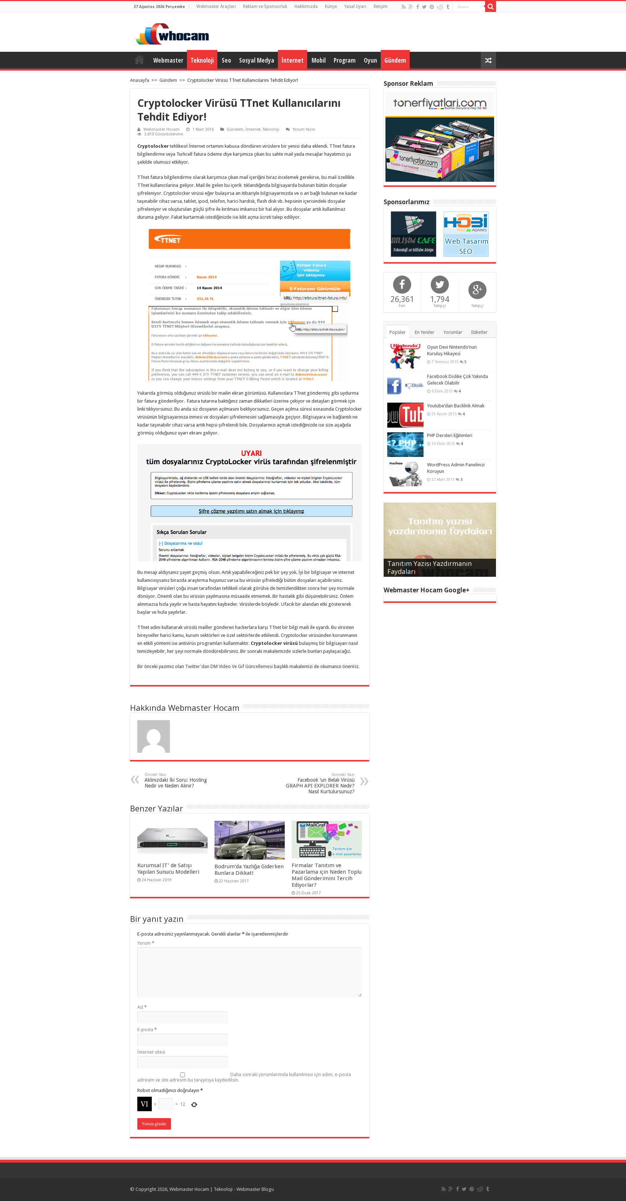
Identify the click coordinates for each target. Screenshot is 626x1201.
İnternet (292, 60)
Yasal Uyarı (355, 6)
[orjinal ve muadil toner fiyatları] (439, 136)
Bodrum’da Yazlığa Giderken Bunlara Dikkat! (249, 869)
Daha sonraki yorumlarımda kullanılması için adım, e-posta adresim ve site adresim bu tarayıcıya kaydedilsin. (244, 1077)
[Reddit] (440, 7)
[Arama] (490, 6)
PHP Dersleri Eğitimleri (449, 435)
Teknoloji (202, 60)
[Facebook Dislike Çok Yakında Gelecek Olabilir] (405, 385)
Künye (331, 6)
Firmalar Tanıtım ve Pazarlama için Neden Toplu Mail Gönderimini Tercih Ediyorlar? (327, 875)
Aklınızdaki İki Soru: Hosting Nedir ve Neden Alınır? (176, 780)
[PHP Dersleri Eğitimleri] (405, 444)
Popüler (397, 332)
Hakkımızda (306, 6)
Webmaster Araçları (216, 6)
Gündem (395, 60)
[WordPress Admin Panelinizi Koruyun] (405, 474)
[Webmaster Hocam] (172, 32)
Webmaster (168, 60)
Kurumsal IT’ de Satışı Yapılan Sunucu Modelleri (168, 868)
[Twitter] (424, 7)
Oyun (370, 60)
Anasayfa (139, 59)
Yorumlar (452, 332)
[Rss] (403, 7)
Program (345, 60)
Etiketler (479, 332)
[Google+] (411, 7)
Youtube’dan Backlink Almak (455, 405)
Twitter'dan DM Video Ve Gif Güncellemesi (229, 666)
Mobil (319, 60)
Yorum (145, 943)
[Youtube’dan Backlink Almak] (405, 415)
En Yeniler (424, 332)
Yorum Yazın (304, 129)
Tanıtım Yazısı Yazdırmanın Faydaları (429, 567)
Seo (226, 60)
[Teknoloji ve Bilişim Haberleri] (413, 233)
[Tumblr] (448, 7)
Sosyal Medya (256, 60)
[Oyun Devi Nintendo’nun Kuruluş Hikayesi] (405, 356)
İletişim (380, 6)
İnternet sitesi (151, 1052)
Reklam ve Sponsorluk (265, 6)
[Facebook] (418, 7)
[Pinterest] (432, 7)
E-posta (147, 1029)
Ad (142, 1007)
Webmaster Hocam (161, 129)
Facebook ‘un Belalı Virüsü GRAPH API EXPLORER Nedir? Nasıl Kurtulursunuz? (320, 783)
